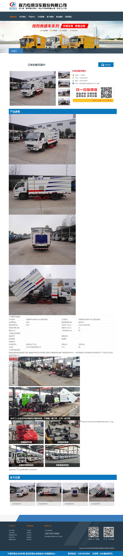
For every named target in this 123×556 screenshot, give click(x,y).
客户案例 (50, 16)
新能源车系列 (12, 539)
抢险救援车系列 (13, 535)
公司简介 (29, 530)
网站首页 (13, 16)
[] (22, 492)
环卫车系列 (12, 530)
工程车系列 (12, 532)
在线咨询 (107, 65)
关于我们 (22, 16)
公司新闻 (41, 16)
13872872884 (52, 533)
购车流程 (29, 539)
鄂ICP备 (112, 548)
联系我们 (68, 16)
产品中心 (31, 16)
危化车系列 (12, 537)
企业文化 (29, 535)
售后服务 (59, 16)
